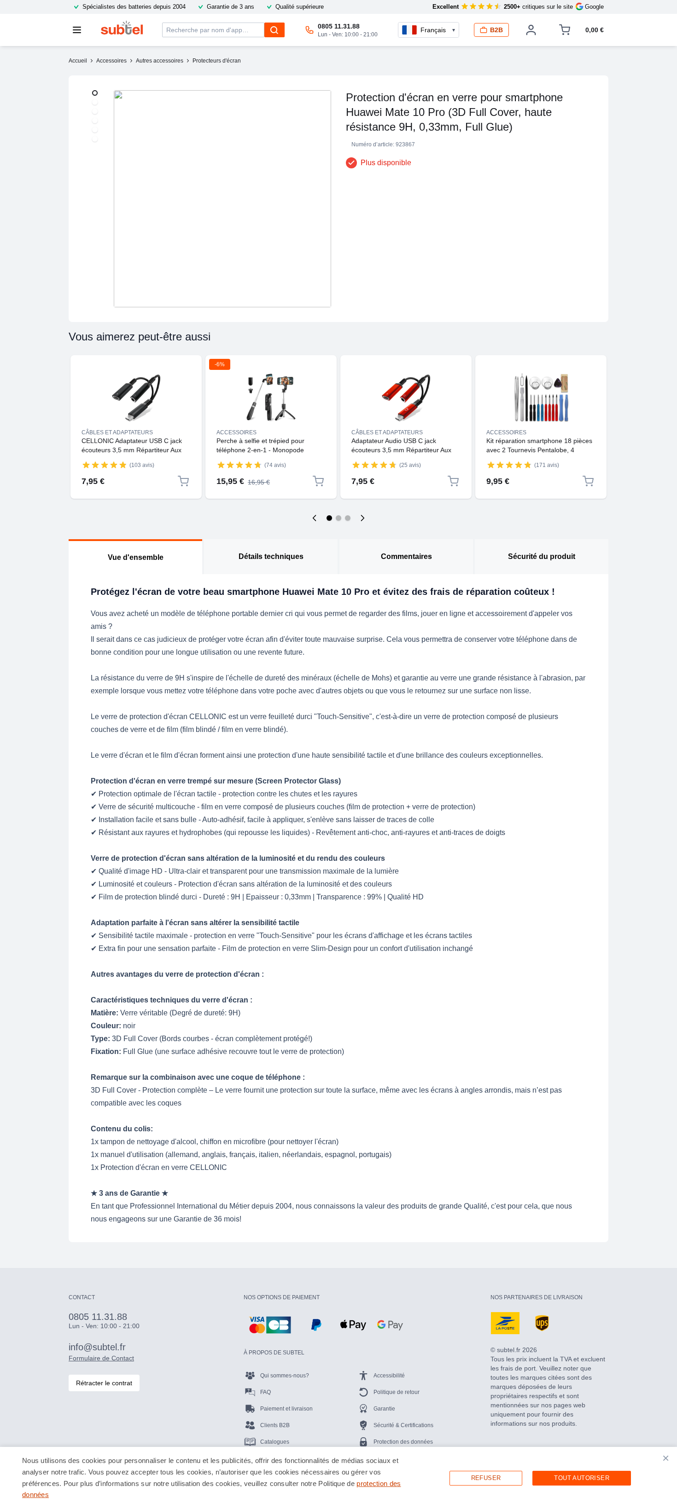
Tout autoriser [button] (581, 1477)
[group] (105, 464)
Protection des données (403, 1442)
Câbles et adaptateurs (117, 432)
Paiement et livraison (286, 1408)
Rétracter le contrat (104, 1383)
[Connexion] (531, 30)
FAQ (265, 1392)
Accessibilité (389, 1375)
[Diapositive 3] (347, 518)
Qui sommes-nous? (284, 1375)
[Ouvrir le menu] (80, 30)
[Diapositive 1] (329, 518)
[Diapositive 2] (338, 518)
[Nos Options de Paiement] (270, 1325)
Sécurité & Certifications (403, 1425)
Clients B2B (275, 1425)
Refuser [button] (486, 1477)
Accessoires (236, 432)
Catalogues (274, 1442)
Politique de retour (397, 1392)
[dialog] (338, 1478)
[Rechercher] (274, 30)
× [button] (665, 1458)
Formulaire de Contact (101, 1358)
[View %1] (95, 93)
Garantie (384, 1408)
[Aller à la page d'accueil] (122, 28)
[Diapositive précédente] (314, 518)
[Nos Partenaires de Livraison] (505, 1323)
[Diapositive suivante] (362, 518)
